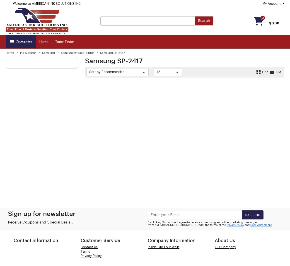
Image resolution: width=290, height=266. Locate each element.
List (278, 72)
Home (43, 42)
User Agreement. (261, 225)
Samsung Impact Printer (77, 52)
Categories (24, 41)
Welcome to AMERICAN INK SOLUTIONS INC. (47, 3)
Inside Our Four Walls (163, 247)
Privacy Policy (235, 225)
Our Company (225, 247)
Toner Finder (64, 42)
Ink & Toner (28, 52)
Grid (265, 72)
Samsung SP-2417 (112, 52)
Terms (85, 251)
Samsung (48, 52)
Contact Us (89, 247)
